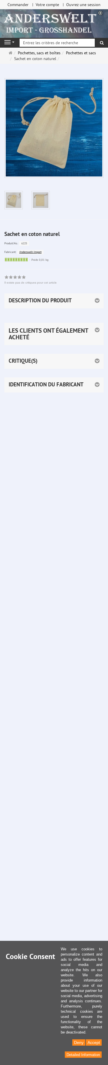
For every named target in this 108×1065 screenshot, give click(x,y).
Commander (18, 4)
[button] (54, 334)
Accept (94, 1042)
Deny (79, 1042)
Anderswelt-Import (30, 252)
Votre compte (47, 4)
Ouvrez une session (83, 4)
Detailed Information (83, 1055)
